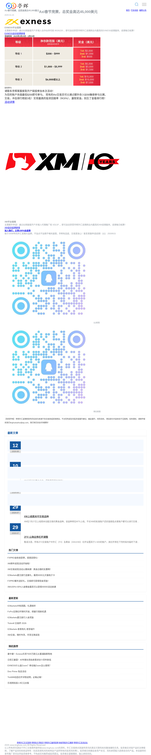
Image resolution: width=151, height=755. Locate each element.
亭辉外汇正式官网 (24, 743)
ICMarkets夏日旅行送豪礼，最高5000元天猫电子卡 (31, 575)
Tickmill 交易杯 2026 (17, 623)
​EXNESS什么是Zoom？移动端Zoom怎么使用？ (29, 665)
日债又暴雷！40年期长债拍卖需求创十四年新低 (29, 660)
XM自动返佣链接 (12, 227)
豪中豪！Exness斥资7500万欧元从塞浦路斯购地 (30, 654)
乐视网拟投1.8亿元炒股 (18, 683)
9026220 (59, 30)
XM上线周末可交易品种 (36, 516)
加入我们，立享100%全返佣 (18, 230)
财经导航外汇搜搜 (66, 743)
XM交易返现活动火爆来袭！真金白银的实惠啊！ (30, 569)
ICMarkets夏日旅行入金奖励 (21, 617)
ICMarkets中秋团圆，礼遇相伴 (22, 606)
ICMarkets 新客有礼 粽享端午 (21, 629)
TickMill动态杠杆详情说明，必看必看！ (25, 677)
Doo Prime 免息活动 (17, 671)
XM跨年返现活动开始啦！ (19, 563)
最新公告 (142, 10)
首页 (128, 10)
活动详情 (10, 102)
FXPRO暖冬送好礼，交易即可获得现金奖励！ (29, 581)
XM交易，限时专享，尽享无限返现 (24, 635)
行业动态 (134, 10)
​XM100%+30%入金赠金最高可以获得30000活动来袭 (32, 587)
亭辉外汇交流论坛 (80, 743)
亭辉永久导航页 (37, 743)
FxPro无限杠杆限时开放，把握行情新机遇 (27, 611)
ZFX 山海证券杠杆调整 (36, 537)
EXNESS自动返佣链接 (15, 33)
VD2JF (56, 225)
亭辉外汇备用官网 (51, 743)
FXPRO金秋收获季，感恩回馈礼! (23, 558)
